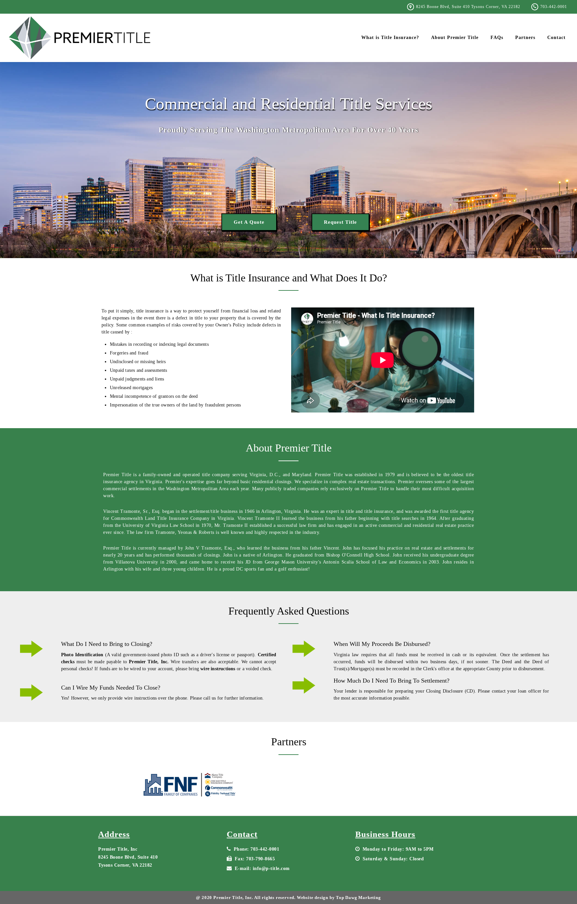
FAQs (497, 37)
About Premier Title (454, 37)
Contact (556, 37)
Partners (525, 37)
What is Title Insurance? (390, 37)
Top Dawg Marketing (358, 897)
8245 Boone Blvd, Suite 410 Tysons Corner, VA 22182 (468, 6)
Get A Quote (249, 222)
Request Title (340, 222)
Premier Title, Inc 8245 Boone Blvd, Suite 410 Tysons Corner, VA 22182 (128, 857)
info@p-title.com (271, 868)
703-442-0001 (553, 6)
